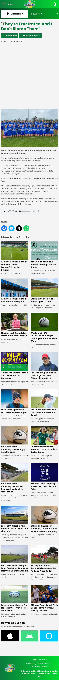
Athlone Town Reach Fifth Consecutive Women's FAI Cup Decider (44, 608)
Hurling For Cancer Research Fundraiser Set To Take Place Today (44, 568)
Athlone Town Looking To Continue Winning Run (14, 300)
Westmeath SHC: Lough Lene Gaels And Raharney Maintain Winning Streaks (14, 568)
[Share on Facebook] (4, 228)
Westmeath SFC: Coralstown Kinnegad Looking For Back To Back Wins (44, 337)
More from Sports (31, 35)
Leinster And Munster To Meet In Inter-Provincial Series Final (14, 608)
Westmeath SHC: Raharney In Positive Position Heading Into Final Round (12, 487)
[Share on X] (19, 228)
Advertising (31, 663)
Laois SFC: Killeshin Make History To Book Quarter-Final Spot (14, 529)
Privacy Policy (44, 663)
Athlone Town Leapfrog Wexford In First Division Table (43, 486)
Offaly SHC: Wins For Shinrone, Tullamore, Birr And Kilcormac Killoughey (44, 529)
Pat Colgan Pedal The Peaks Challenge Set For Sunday (43, 264)
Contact (45, 666)
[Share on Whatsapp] (26, 228)
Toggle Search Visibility (55, 6)
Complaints (35, 666)
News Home (11, 35)
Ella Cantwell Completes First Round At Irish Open (14, 334)
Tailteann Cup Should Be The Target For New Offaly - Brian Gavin (43, 375)
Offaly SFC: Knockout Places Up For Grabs (42, 300)
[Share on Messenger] (12, 228)
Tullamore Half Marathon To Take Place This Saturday (14, 375)
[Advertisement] (29, 77)
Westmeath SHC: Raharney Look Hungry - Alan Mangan (14, 449)
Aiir (39, 676)
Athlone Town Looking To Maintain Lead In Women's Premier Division (14, 265)
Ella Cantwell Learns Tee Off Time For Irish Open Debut (43, 412)
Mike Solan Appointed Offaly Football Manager (14, 411)
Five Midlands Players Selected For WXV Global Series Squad (44, 449)
